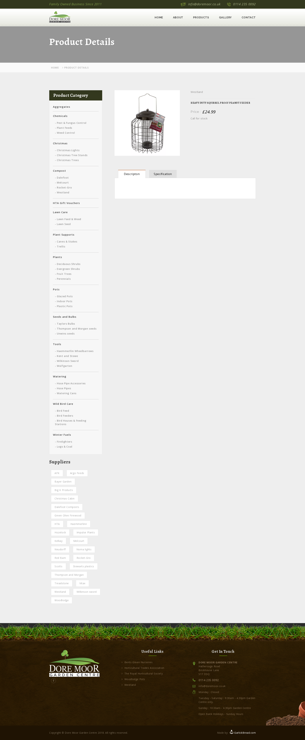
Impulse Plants (86, 532)
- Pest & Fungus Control (70, 123)
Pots (56, 289)
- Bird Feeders (64, 415)
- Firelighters (63, 441)
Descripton (132, 174)
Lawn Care (60, 212)
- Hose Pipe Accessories (70, 383)
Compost (59, 170)
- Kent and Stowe (66, 356)
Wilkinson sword (87, 591)
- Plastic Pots (63, 306)
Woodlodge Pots (134, 679)
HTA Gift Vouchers (66, 203)
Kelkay (59, 541)
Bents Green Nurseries (138, 662)
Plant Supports (63, 234)
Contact (249, 17)
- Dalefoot (62, 177)
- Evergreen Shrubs (67, 269)
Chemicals (60, 116)
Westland (60, 591)
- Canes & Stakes (66, 241)
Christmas (60, 143)
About (178, 17)
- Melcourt (62, 182)
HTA (57, 524)
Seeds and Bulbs (64, 316)
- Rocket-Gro (63, 187)
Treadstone (62, 583)
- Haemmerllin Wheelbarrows (74, 351)
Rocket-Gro (84, 558)
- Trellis (60, 246)
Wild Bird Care (63, 403)
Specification (163, 174)
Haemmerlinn (78, 524)
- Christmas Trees (67, 160)
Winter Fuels (62, 434)
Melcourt (78, 541)
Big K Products (64, 490)
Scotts (58, 566)
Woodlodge (62, 600)
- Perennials (63, 278)
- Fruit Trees (63, 274)
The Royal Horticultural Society (143, 673)
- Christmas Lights (67, 150)
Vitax (82, 583)
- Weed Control (65, 132)
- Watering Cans (65, 393)
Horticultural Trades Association (144, 668)
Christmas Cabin (65, 498)
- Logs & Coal (63, 446)
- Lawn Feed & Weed (68, 219)
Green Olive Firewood (68, 515)
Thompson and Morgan (69, 574)
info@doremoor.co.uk (204, 4)
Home (159, 17)
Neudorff (60, 549)
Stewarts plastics (83, 566)
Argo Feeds (77, 473)
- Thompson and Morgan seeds (75, 328)
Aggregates (61, 106)
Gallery (225, 17)
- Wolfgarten (63, 366)
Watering (59, 376)
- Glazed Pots (64, 296)
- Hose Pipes (63, 388)
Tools (57, 344)
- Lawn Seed (63, 224)
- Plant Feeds (63, 127)
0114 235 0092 (244, 4)
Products (201, 17)
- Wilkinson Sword (67, 361)
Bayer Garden (63, 481)
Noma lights (84, 549)
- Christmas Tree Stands (71, 155)
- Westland (62, 192)
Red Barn (60, 558)
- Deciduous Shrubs (67, 264)
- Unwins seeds (64, 333)
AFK (57, 473)
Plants (57, 257)
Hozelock (60, 532)
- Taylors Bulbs (65, 323)
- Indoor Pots (63, 301)
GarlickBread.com (245, 732)
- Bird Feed (62, 410)
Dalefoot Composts (67, 507)
